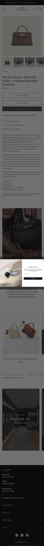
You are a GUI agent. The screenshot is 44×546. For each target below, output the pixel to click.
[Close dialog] (42, 260)
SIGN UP (33, 278)
